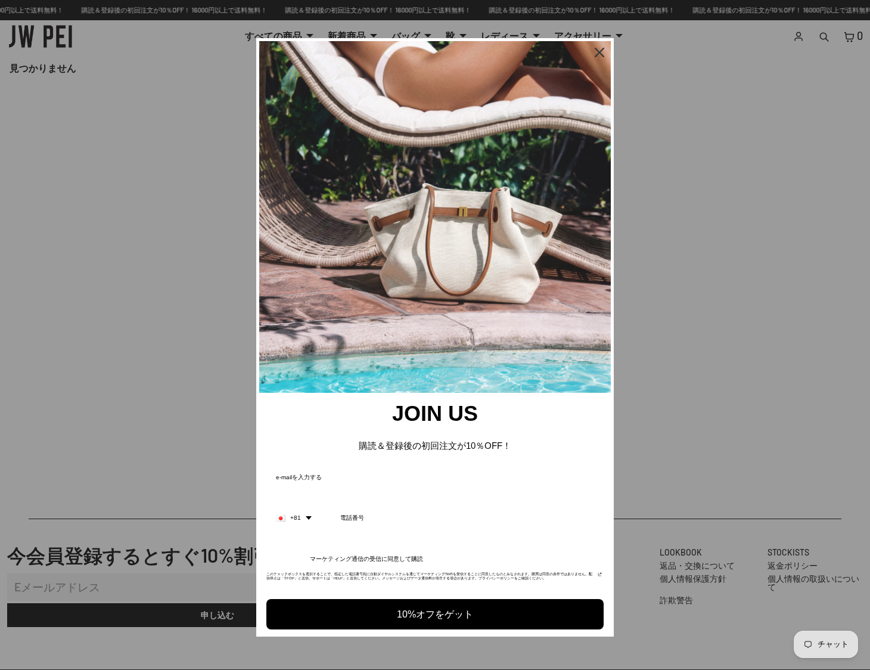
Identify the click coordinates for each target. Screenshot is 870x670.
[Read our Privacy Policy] (600, 577)
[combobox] (293, 518)
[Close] (599, 52)
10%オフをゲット (435, 614)
